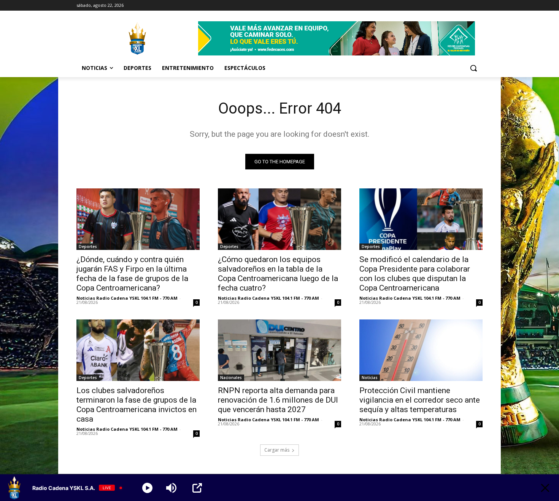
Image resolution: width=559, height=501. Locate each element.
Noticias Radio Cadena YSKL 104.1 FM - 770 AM (127, 298)
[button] (473, 68)
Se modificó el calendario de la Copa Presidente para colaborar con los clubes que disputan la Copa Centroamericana (414, 273)
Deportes (88, 246)
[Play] (147, 488)
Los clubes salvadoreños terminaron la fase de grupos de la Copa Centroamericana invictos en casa (136, 405)
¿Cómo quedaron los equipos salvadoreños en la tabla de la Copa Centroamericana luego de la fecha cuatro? (278, 273)
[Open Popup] (197, 488)
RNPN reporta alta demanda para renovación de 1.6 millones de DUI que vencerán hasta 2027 (278, 400)
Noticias (370, 377)
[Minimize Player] (545, 488)
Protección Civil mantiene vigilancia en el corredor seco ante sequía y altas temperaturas (419, 400)
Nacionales (231, 377)
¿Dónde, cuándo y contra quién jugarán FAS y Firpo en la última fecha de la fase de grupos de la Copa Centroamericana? (132, 273)
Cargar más (276, 450)
